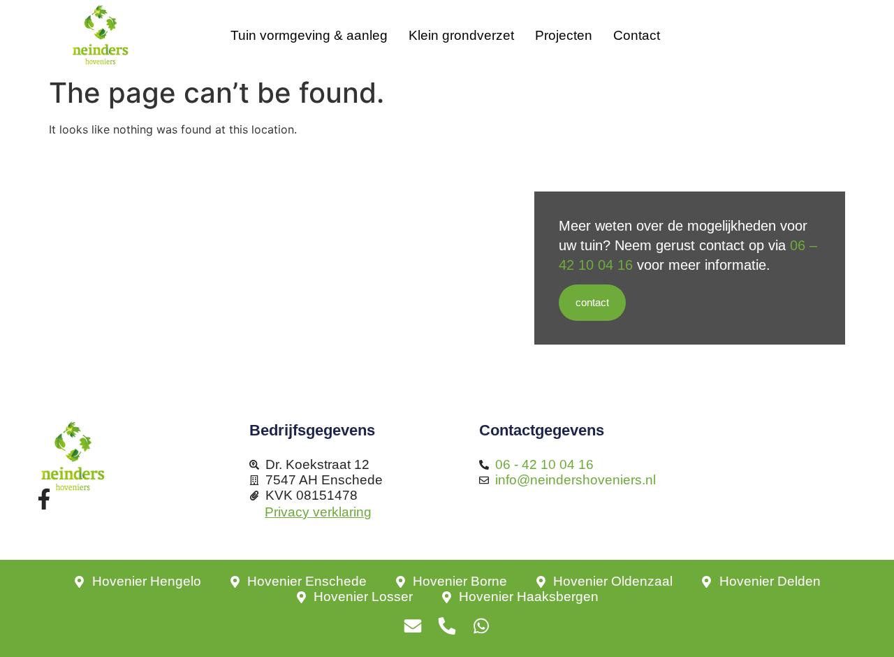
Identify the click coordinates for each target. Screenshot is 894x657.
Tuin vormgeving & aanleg (309, 35)
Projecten (563, 35)
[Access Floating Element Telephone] (447, 626)
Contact (636, 35)
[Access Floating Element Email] (413, 626)
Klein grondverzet (461, 35)
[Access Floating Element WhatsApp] (481, 626)
